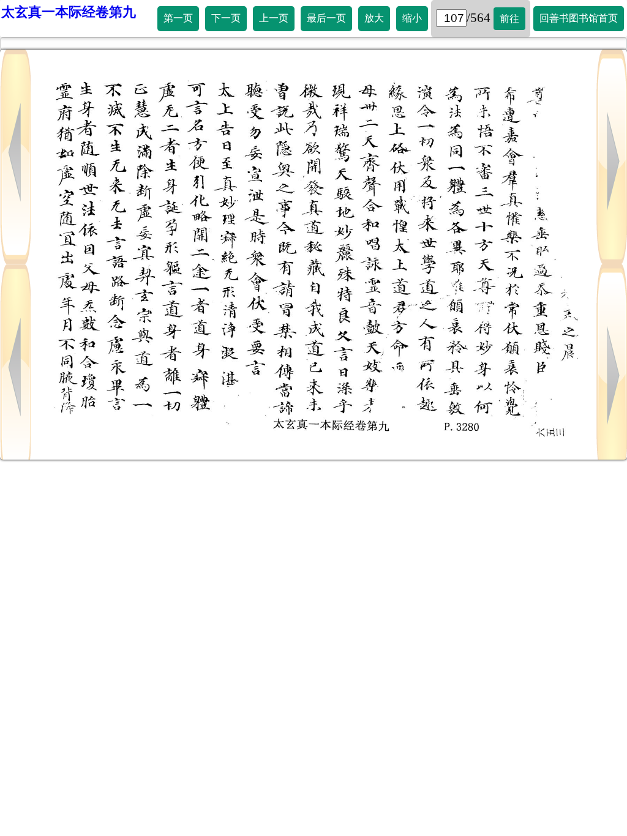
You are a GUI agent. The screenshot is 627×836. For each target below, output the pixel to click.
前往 (509, 18)
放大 (374, 18)
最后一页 (326, 18)
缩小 (412, 18)
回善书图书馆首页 (578, 18)
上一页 (273, 18)
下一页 (226, 18)
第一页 (178, 18)
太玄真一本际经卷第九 (68, 12)
